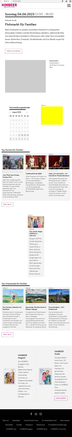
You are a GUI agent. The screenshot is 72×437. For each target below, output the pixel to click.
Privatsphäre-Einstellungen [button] (57, 425)
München (17, 1)
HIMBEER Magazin (26, 429)
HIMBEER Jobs (11, 429)
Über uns (6, 420)
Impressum (29, 425)
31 (10, 139)
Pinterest (66, 1)
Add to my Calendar (13, 51)
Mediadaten (16, 420)
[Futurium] (52, 116)
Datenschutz (40, 425)
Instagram (70, 1)
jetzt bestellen (61, 398)
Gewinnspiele (64, 420)
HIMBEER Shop (41, 429)
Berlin (6, 1)
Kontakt (19, 425)
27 (19, 135)
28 (22, 135)
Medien (31, 229)
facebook (62, 1)
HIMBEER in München (58, 429)
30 (28, 135)
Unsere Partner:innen (31, 420)
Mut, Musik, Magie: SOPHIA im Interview (35, 233)
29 (25, 135)
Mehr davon (7, 204)
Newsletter (9, 425)
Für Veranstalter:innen (49, 420)
